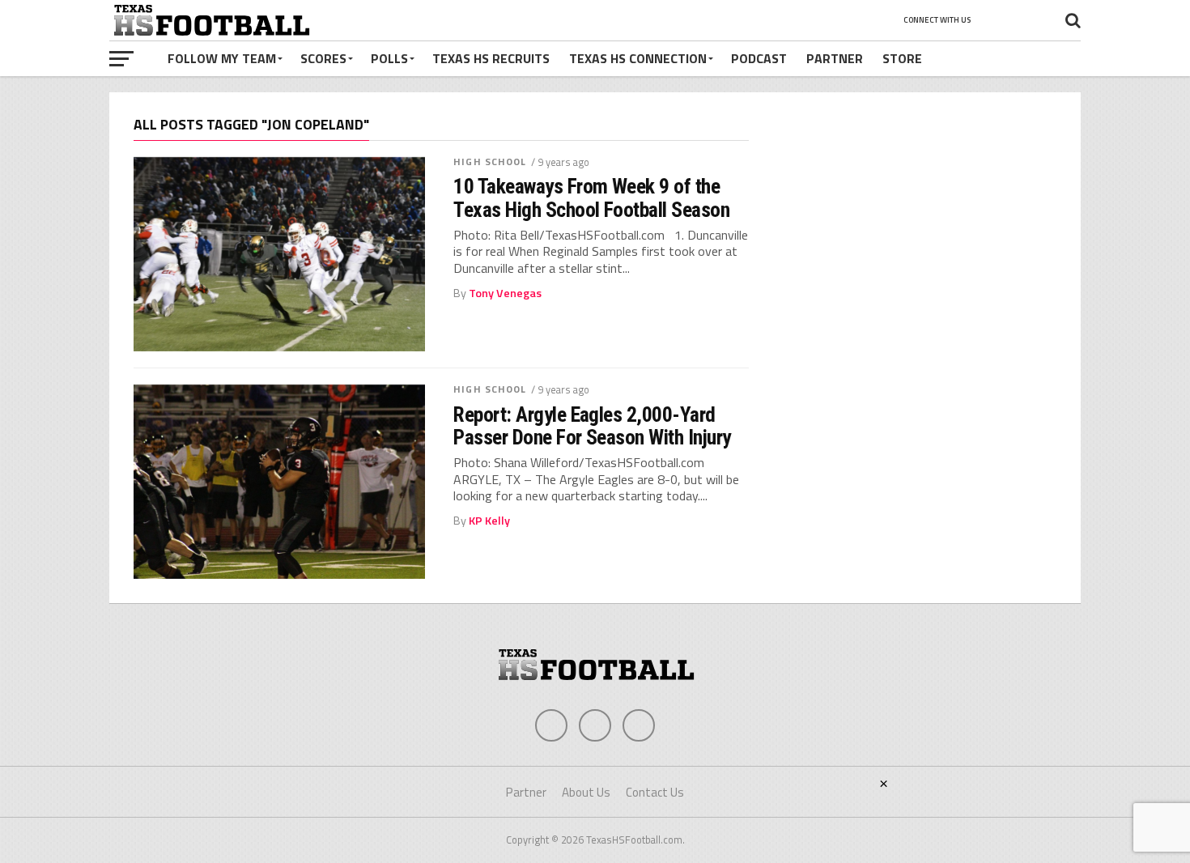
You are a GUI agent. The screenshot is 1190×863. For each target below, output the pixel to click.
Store (902, 58)
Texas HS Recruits (491, 58)
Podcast (759, 58)
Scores (323, 58)
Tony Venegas (505, 293)
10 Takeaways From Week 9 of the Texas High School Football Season (591, 197)
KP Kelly (489, 520)
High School (489, 161)
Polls (389, 58)
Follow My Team (222, 58)
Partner (834, 58)
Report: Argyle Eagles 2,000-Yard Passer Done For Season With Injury (592, 426)
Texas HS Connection (638, 58)
